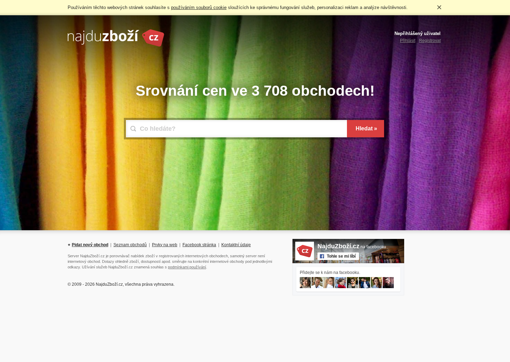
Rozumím (439, 7)
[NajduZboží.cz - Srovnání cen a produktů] (116, 45)
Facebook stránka (199, 244)
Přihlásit (407, 40)
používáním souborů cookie (199, 7)
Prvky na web (164, 244)
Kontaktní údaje (236, 244)
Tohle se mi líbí (341, 256)
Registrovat (430, 40)
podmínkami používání (187, 267)
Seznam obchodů (130, 244)
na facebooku (351, 246)
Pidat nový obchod (90, 244)
